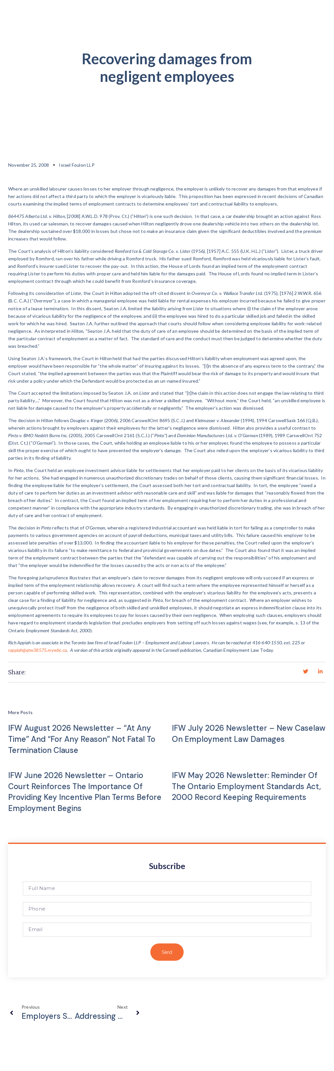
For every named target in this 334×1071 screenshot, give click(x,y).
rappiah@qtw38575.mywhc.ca (37, 650)
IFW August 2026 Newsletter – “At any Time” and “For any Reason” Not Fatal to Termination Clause (81, 739)
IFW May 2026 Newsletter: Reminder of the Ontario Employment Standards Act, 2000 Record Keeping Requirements (246, 786)
